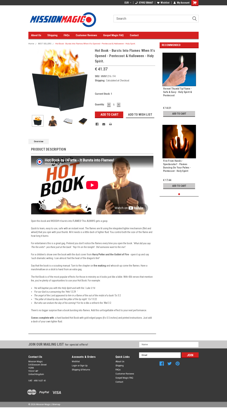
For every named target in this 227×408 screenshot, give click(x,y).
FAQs (67, 35)
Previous (31, 79)
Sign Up (83, 365)
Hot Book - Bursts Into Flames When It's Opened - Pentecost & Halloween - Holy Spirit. (95, 44)
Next (88, 79)
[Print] (110, 124)
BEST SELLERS (44, 44)
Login (74, 365)
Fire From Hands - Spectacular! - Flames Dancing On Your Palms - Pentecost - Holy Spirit (177, 165)
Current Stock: (103, 93)
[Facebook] (97, 124)
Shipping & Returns (81, 369)
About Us (36, 35)
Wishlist (165, 2)
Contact (134, 35)
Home (31, 44)
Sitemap (56, 404)
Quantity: (99, 104)
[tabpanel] (179, 85)
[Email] (103, 124)
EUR (126, 2)
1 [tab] (179, 194)
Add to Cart (179, 113)
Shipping (52, 35)
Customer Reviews (86, 35)
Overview (38, 141)
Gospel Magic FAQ (113, 35)
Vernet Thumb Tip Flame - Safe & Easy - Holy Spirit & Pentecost (177, 92)
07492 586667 (146, 2)
